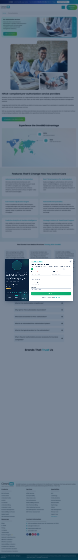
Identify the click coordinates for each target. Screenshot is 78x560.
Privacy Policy (57, 297)
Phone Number (35, 282)
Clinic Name (34, 287)
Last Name (55, 271)
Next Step (50, 293)
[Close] (70, 261)
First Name (34, 271)
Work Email (34, 277)
